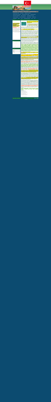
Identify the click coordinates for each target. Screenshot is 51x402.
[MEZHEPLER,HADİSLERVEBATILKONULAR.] (16, 14)
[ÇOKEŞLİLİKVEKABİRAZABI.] (15, 17)
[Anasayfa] (21, 18)
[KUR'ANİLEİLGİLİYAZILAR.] (26, 11)
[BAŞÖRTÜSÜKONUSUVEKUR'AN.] (16, 13)
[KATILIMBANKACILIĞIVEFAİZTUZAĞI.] (30, 15)
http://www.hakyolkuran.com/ (16, 30)
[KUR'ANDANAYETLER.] (20, 11)
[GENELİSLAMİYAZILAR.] (15, 11)
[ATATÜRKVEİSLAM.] (34, 17)
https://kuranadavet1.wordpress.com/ (17, 28)
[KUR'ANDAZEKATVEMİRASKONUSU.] (16, 15)
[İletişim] (34, 18)
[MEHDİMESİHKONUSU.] (29, 17)
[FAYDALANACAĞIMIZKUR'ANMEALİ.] (27, 18)
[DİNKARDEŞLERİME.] (14, 18)
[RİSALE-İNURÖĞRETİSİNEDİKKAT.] (22, 17)
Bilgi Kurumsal (26, 99)
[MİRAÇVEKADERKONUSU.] (23, 15)
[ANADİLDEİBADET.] (22, 13)
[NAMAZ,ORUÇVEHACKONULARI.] (27, 13)
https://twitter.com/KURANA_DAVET (17, 29)
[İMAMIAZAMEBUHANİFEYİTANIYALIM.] (25, 14)
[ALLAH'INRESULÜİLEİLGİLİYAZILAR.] (33, 11)
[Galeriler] (32, 18)
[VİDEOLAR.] (18, 18)
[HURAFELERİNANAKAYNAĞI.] (33, 14)
